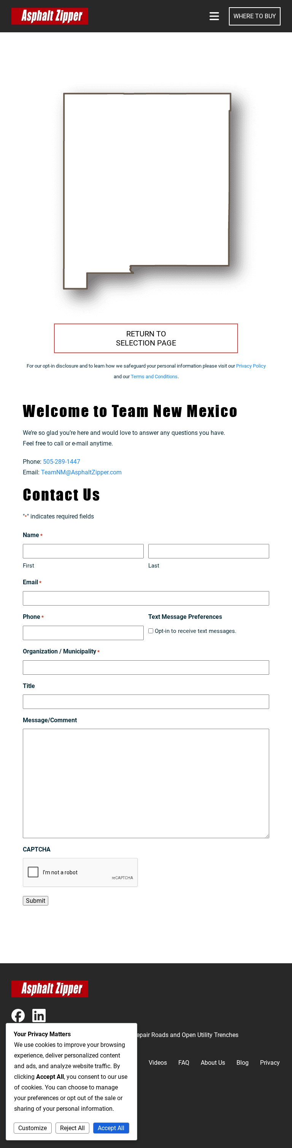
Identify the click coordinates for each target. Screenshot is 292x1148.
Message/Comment (50, 720)
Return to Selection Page (146, 338)
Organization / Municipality (61, 651)
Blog (242, 1062)
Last (153, 565)
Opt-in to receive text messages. (195, 631)
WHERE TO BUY (254, 16)
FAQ (183, 1062)
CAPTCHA (37, 849)
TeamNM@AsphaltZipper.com (81, 472)
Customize (32, 1128)
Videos (158, 1062)
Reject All (72, 1128)
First (28, 565)
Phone (33, 616)
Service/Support (33, 1133)
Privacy (270, 1062)
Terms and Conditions (154, 376)
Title (29, 686)
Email (32, 582)
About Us (213, 1062)
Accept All (111, 1128)
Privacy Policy (251, 366)
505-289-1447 (61, 461)
